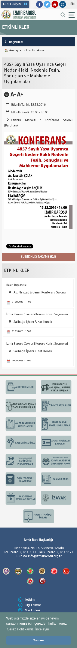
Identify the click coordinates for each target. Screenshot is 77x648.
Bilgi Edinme (33, 605)
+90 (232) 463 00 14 (22, 552)
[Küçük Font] (13, 96)
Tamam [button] (38, 640)
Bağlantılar (16, 42)
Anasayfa (15, 50)
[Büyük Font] (20, 96)
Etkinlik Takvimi (35, 50)
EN (72, 4)
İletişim (30, 599)
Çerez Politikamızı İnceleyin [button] (28, 629)
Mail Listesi (32, 610)
